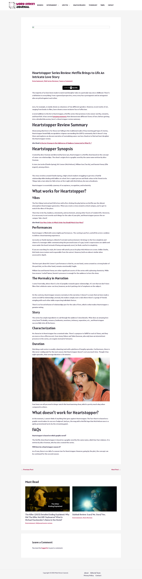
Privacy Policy (89, 575)
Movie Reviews (87, 518)
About (86, 573)
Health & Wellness (79, 5)
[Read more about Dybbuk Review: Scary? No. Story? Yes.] (94, 499)
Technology (93, 5)
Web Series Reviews (51, 81)
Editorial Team (95, 573)
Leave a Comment (66, 81)
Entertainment (52, 5)
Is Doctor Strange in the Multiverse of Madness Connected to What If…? (66, 143)
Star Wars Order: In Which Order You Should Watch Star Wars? (61, 222)
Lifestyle (65, 5)
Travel (102, 5)
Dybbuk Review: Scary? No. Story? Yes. (89, 514)
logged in (44, 548)
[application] (58, 5)
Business (40, 5)
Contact (111, 5)
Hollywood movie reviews (44, 523)
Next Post (116, 469)
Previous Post (27, 469)
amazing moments (60, 116)
